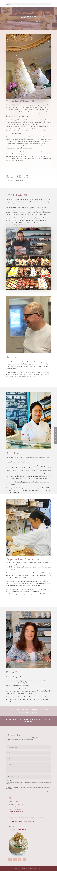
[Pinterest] (24, 861)
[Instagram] (15, 861)
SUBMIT (46, 791)
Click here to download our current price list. (21, 821)
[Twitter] (20, 861)
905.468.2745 (12, 814)
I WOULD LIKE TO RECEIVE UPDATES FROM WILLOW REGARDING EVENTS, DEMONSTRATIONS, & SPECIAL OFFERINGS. (28, 783)
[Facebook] (10, 861)
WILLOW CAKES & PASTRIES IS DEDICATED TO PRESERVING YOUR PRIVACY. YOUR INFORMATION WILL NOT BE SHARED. (28, 788)
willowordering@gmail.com (16, 811)
